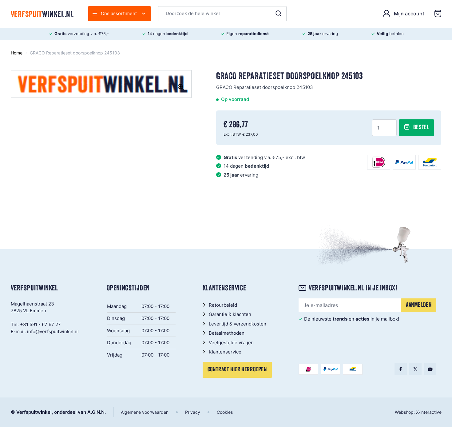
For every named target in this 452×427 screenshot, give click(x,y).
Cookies (225, 412)
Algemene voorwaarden (145, 412)
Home (16, 52)
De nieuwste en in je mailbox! (351, 319)
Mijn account (409, 13)
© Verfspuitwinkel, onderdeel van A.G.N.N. (58, 412)
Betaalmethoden (226, 333)
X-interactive (429, 412)
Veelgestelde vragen (231, 342)
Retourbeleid (223, 305)
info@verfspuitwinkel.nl (53, 331)
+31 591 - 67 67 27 (40, 324)
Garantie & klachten (230, 314)
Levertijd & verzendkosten (237, 324)
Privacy (192, 412)
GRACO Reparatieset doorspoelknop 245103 (75, 52)
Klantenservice (225, 352)
